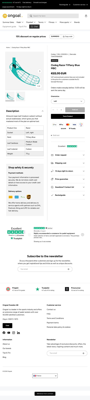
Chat (7, 325)
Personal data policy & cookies (58, 327)
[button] (86, 15)
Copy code (68, 36)
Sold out (75, 110)
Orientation (55, 96)
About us (6, 344)
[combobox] (53, 16)
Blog (4, 357)
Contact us (51, 309)
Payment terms (53, 323)
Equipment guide (9, 27)
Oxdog (53, 54)
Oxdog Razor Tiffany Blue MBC (21, 47)
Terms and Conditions (55, 318)
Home (8, 47)
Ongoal (10, 371)
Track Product (68, 116)
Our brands (7, 348)
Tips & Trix (23, 27)
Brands (77, 22)
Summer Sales (8, 22)
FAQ (48, 314)
